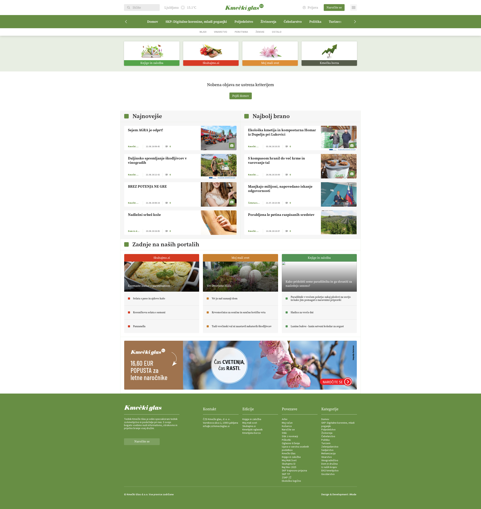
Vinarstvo (220, 32)
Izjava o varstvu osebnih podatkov (295, 448)
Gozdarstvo (328, 474)
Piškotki (286, 440)
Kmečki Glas (289, 453)
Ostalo (276, 32)
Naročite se (334, 7)
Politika (315, 21)
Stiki (284, 433)
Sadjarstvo (327, 450)
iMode (352, 494)
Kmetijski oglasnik (252, 430)
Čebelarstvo (293, 21)
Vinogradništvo (329, 460)
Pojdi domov (240, 96)
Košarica (287, 426)
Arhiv (284, 419)
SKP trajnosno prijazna (294, 471)
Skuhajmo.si (249, 426)
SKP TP (286, 474)
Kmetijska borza (251, 433)
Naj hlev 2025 (289, 467)
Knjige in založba (251, 419)
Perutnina (241, 32)
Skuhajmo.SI (288, 464)
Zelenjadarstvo (329, 447)
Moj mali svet (249, 423)
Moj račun (287, 423)
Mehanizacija (328, 453)
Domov (152, 21)
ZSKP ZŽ (286, 477)
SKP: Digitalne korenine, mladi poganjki (196, 21)
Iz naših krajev (329, 467)
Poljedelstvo (243, 21)
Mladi (203, 32)
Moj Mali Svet (289, 460)
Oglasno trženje (291, 443)
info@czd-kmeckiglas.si (216, 426)
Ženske (260, 32)
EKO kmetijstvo (330, 471)
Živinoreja (268, 21)
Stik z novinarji (290, 436)
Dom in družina (329, 464)
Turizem (335, 21)
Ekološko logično (291, 481)
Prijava (313, 7)
